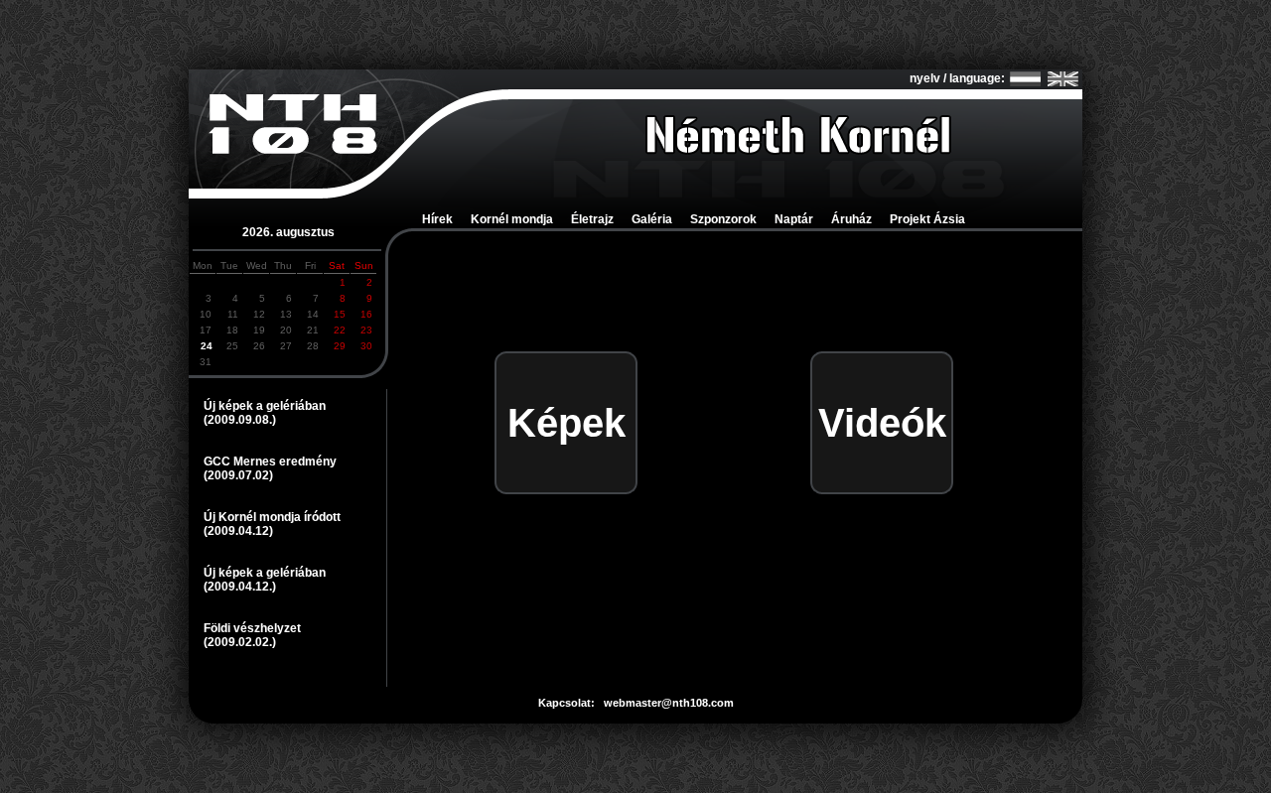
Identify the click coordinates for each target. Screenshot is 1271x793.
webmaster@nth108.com (669, 703)
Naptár (794, 219)
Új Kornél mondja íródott (272, 517)
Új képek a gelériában (265, 406)
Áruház (851, 219)
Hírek (437, 219)
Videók (882, 423)
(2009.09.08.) (240, 420)
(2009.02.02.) (240, 642)
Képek (566, 423)
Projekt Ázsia (927, 219)
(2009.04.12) (238, 531)
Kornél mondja (512, 219)
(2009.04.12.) (240, 587)
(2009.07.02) (238, 475)
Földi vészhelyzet (252, 628)
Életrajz (592, 219)
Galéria (652, 219)
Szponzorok (723, 219)
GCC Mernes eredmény (270, 461)
